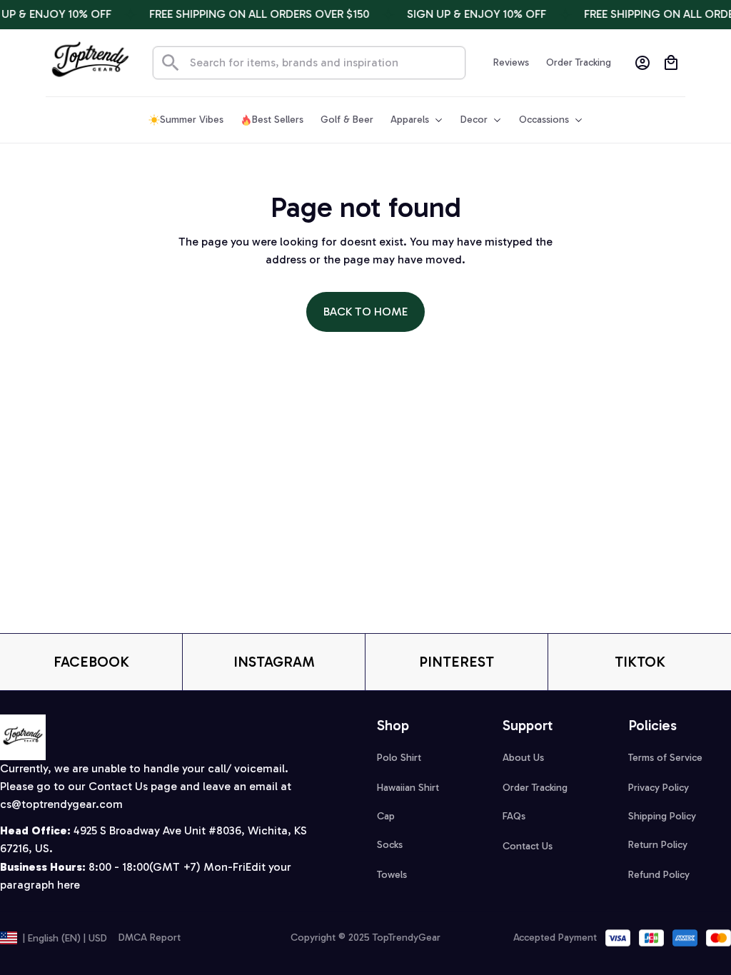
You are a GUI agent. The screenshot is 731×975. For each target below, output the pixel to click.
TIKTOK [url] (640, 661)
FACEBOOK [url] (91, 661)
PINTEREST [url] (456, 661)
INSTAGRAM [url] (274, 661)
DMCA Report (150, 937)
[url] (61, 805)
